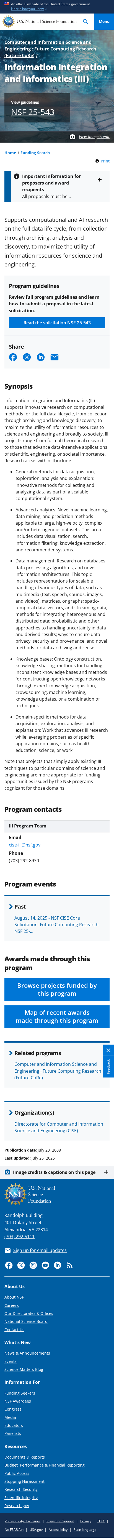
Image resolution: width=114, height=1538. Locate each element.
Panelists (12, 1433)
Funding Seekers (19, 1393)
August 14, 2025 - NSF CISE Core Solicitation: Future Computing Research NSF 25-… (56, 924)
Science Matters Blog (23, 1369)
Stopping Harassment (24, 1481)
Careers (11, 1305)
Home (10, 152)
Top (104, 1129)
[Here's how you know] (57, 7)
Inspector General (60, 1521)
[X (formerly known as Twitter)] (21, 1265)
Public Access (16, 1473)
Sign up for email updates (40, 1250)
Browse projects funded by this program (57, 989)
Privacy (85, 1521)
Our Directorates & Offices (28, 1313)
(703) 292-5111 (19, 1236)
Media (10, 1417)
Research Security (21, 1489)
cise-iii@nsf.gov (24, 845)
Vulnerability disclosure (22, 1521)
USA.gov (36, 1529)
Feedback (108, 1066)
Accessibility (58, 1529)
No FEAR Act (14, 1529)
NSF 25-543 (33, 112)
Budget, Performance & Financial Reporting (44, 1465)
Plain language (85, 1529)
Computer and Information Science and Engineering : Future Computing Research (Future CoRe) (50, 48)
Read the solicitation (57, 323)
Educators (13, 1425)
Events (10, 1361)
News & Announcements (27, 1353)
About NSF (14, 1297)
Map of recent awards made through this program (57, 1016)
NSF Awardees (17, 1401)
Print (105, 161)
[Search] (85, 22)
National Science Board (26, 1321)
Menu (104, 21)
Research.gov (16, 1505)
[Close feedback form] (108, 1050)
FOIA (101, 1521)
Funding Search (35, 152)
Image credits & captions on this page (54, 1172)
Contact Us (14, 1329)
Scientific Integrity (21, 1497)
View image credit (94, 136)
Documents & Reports (24, 1457)
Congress (13, 1409)
